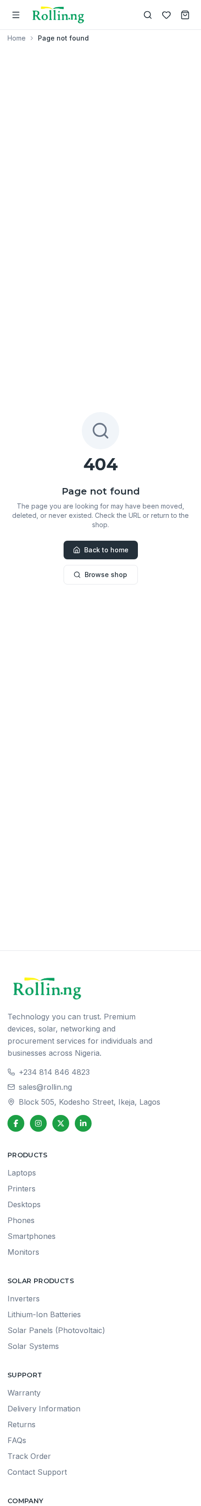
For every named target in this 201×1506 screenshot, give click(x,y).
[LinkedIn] (83, 1123)
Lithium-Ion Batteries (44, 1314)
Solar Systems (33, 1346)
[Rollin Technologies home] (58, 14)
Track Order (29, 1456)
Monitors (23, 1252)
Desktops (24, 1204)
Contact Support (37, 1472)
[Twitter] (60, 1123)
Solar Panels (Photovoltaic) (56, 1330)
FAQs (16, 1440)
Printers (21, 1188)
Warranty (24, 1392)
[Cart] (185, 15)
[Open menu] (15, 15)
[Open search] (147, 15)
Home (16, 38)
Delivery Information (43, 1408)
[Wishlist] (166, 15)
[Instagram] (38, 1123)
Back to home (106, 550)
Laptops (21, 1172)
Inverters (23, 1298)
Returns (21, 1424)
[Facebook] (15, 1123)
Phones (21, 1220)
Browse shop (106, 574)
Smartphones (31, 1236)
